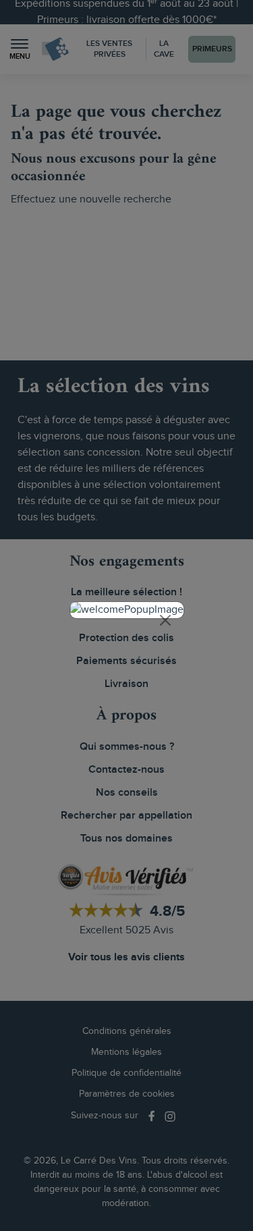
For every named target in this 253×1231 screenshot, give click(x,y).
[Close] (165, 620)
